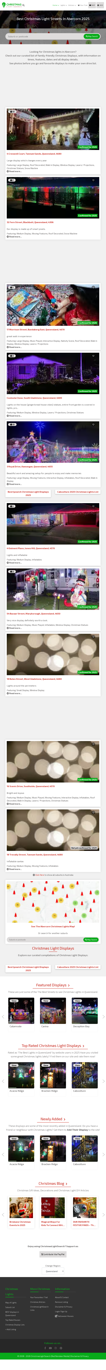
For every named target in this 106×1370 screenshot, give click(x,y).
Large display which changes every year (27, 160)
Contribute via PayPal (53, 1254)
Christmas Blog (51, 1183)
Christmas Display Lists (15, 1325)
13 (13, 111)
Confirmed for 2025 (87, 147)
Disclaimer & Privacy (63, 1307)
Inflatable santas (15, 861)
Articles (71, 5)
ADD (101, 5)
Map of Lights (11, 1303)
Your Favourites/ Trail (39, 1297)
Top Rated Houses (12, 1320)
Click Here (39, 875)
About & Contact (62, 1297)
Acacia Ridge (17, 1090)
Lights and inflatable (17, 555)
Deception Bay (81, 1026)
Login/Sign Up (61, 1311)
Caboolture (79, 1090)
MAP (93, 5)
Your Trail (84, 5)
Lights (62, 5)
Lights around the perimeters (21, 685)
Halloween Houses (66, 1316)
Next (102, 1015)
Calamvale (16, 1026)
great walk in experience (19, 336)
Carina (44, 1026)
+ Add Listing (10, 1329)
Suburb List (10, 1307)
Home (55, 5)
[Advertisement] (53, 87)
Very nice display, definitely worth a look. (27, 620)
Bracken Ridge (49, 1090)
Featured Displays (51, 985)
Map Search (93, 36)
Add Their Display (77, 1129)
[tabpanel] (21, 1015)
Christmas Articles (37, 1302)
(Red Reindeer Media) (60, 1356)
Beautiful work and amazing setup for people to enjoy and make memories (44, 473)
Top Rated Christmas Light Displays (51, 1045)
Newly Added (51, 1119)
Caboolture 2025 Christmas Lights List (77, 491)
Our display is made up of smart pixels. (26, 229)
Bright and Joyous (15, 793)
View (14, 1001)
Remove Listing (61, 1302)
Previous (3, 1015)
